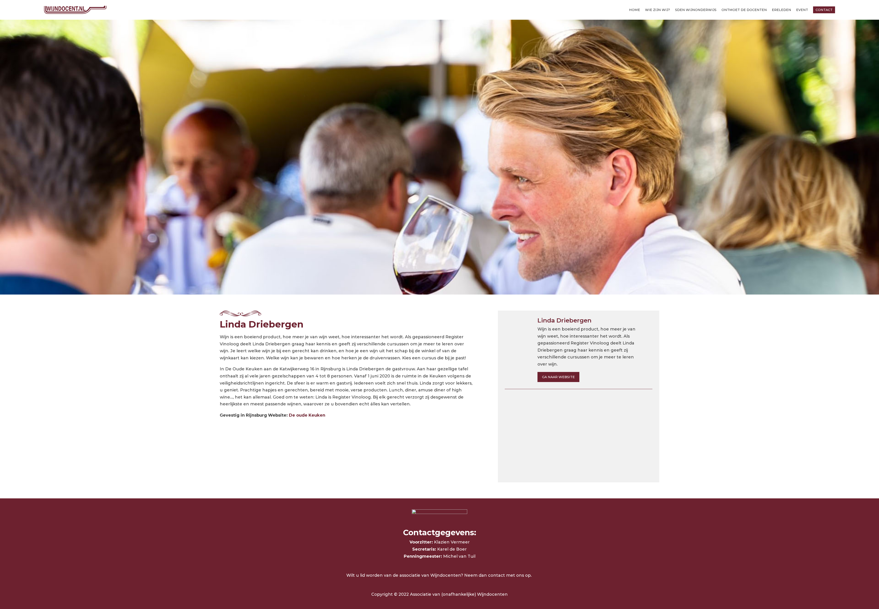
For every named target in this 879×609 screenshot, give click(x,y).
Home (634, 10)
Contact (824, 10)
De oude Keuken (307, 415)
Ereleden (781, 10)
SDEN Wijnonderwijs (695, 10)
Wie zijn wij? (657, 10)
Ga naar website (558, 377)
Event (802, 10)
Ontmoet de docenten (744, 10)
